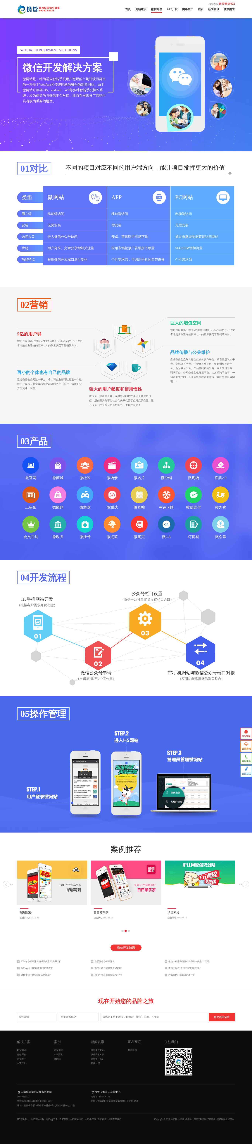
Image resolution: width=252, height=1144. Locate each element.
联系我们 (132, 1050)
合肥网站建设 (177, 1119)
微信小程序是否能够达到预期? (36, 974)
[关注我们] (178, 1074)
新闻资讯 (213, 9)
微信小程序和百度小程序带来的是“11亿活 (188, 961)
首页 (128, 9)
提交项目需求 (221, 1017)
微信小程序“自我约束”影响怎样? (184, 968)
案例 (200, 9)
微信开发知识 (126, 947)
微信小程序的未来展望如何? (108, 968)
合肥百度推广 (114, 1119)
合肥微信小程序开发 (105, 961)
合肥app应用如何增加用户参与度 (37, 968)
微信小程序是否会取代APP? (108, 974)
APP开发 (172, 9)
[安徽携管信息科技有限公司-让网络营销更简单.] (39, 13)
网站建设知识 (97, 1050)
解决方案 (23, 1042)
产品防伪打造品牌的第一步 (181, 974)
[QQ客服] (246, 734)
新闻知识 (95, 1063)
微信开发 (156, 9)
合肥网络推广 (76, 1119)
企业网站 (24, 917)
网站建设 (140, 9)
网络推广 (187, 9)
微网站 (57, 1059)
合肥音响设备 (37, 1119)
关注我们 (171, 1042)
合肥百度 (102, 1119)
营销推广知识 (97, 1059)
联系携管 (229, 9)
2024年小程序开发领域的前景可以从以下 (41, 961)
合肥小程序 (90, 1119)
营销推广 (21, 1059)
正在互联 (134, 1042)
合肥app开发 (52, 1119)
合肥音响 (63, 1119)
